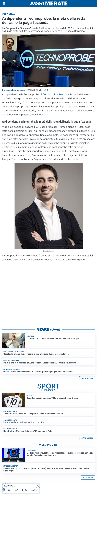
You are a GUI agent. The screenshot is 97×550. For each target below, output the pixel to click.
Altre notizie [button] (87, 378)
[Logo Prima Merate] (48, 3)
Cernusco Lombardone (56, 94)
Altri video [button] (88, 477)
